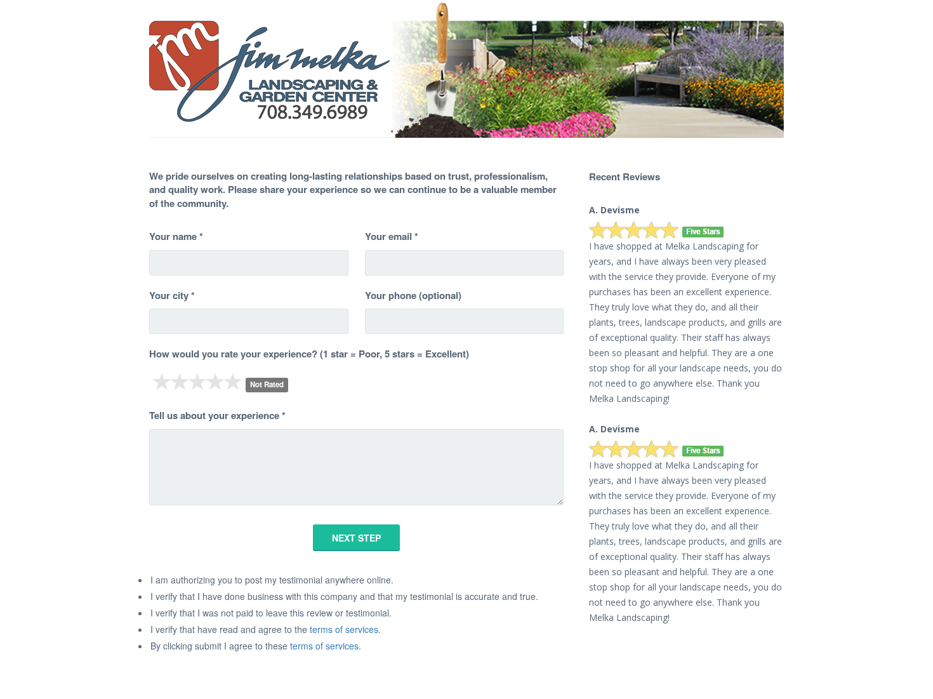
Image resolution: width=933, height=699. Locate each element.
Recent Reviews (624, 176)
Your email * (391, 236)
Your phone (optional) (413, 295)
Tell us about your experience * (217, 415)
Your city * (172, 295)
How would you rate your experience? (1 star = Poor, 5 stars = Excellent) (309, 354)
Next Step (356, 537)
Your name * (176, 236)
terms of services (344, 629)
